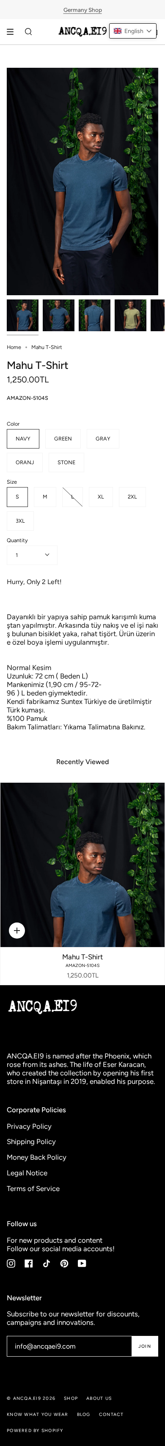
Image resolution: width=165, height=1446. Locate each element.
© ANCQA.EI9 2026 (31, 1398)
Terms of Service (33, 1188)
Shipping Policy (31, 1141)
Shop (71, 1398)
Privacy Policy (29, 1126)
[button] (133, 31)
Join (144, 1346)
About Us (99, 1398)
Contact (111, 1414)
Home (14, 347)
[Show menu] (13, 31)
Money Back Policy (36, 1157)
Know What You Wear (38, 1414)
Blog (84, 1414)
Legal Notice (27, 1173)
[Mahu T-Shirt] (82, 865)
